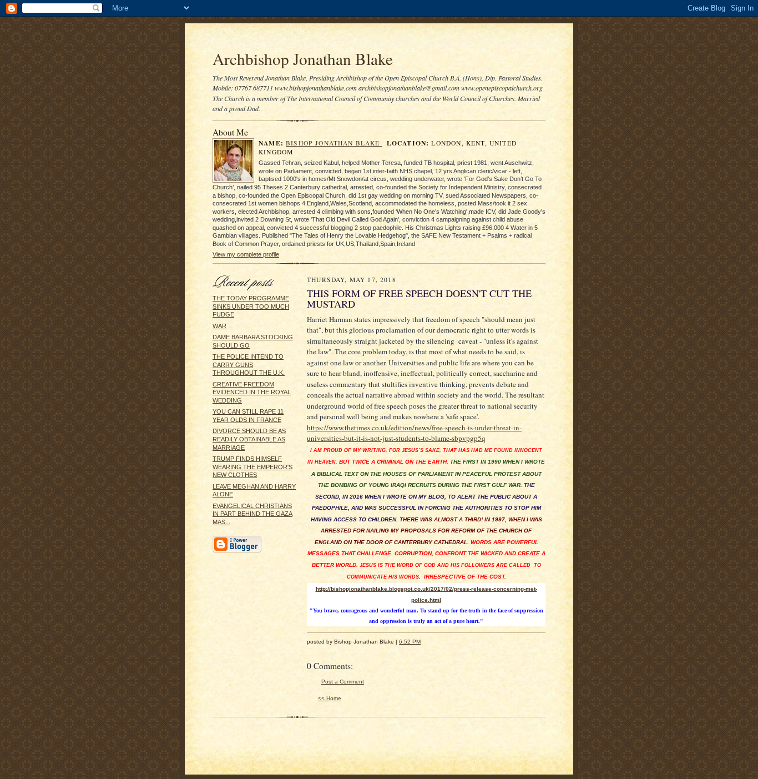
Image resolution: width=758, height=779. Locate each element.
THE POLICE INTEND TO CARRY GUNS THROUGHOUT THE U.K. (249, 364)
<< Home (329, 698)
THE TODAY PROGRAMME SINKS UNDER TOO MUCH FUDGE (251, 306)
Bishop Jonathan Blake (334, 143)
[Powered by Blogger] (237, 550)
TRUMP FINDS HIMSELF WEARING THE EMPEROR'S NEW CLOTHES (252, 466)
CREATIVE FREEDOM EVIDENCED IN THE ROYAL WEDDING (252, 392)
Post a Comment (342, 682)
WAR (219, 326)
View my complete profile (246, 254)
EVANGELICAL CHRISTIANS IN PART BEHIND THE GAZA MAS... (252, 513)
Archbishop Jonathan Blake (303, 58)
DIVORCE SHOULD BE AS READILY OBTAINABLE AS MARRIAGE (249, 439)
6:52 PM (410, 642)
